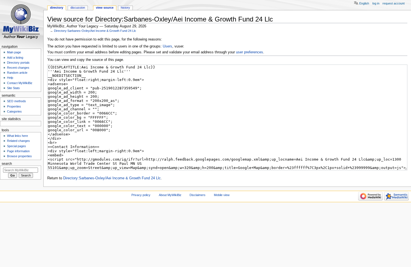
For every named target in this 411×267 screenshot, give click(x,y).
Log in (375, 3)
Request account (393, 3)
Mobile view (222, 195)
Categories (14, 111)
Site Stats (13, 88)
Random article (17, 72)
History (125, 7)
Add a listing (15, 57)
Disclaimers (198, 195)
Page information (18, 151)
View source (105, 7)
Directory (56, 7)
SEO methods (16, 101)
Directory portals (18, 62)
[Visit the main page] (21, 21)
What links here (17, 135)
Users (167, 46)
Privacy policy (140, 195)
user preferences (249, 52)
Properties (14, 106)
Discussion (77, 7)
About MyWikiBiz (170, 195)
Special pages (16, 146)
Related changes (18, 140)
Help (10, 77)
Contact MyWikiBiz (19, 83)
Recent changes (18, 67)
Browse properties (19, 156)
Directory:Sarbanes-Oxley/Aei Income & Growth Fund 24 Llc (95, 30)
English (364, 3)
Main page (14, 52)
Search (7, 163)
